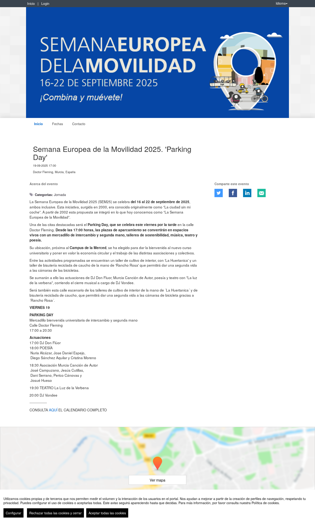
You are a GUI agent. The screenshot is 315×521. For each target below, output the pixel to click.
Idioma (281, 3)
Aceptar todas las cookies (107, 513)
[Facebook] (233, 193)
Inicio (31, 3)
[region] (157, 505)
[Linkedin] (247, 193)
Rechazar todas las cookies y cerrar (55, 513)
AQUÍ (53, 409)
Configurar (13, 513)
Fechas (57, 123)
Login (45, 3)
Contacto (78, 123)
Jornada (60, 194)
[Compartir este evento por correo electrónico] (261, 193)
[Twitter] (218, 193)
